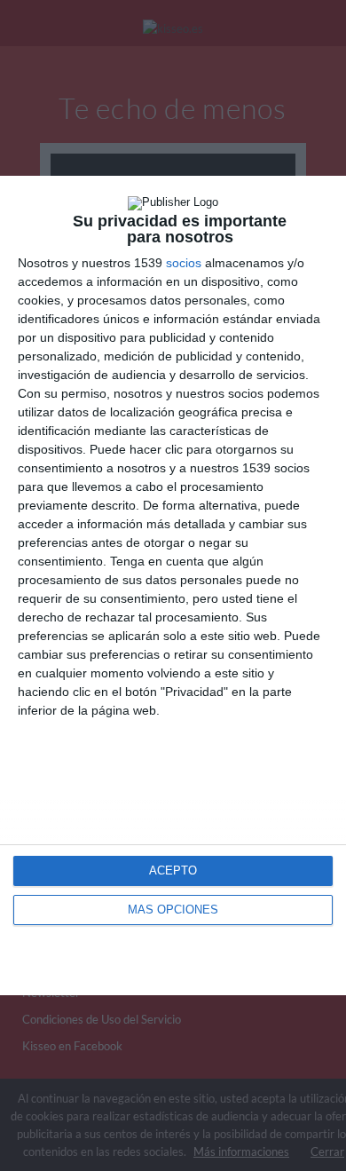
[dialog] (173, 585)
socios (183, 263)
